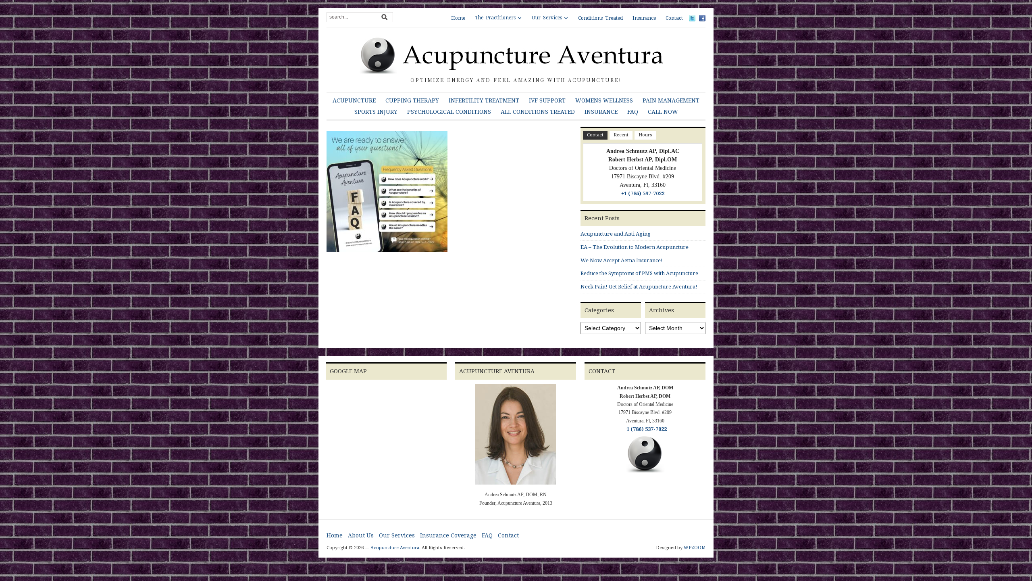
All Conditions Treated (538, 112)
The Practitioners (495, 18)
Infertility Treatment (484, 100)
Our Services (547, 18)
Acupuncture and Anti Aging (615, 234)
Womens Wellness (604, 100)
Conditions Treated (600, 18)
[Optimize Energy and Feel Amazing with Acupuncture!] (516, 55)
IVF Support (547, 100)
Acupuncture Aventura (394, 547)
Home (458, 18)
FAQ (632, 112)
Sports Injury (375, 112)
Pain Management (671, 100)
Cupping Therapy (412, 100)
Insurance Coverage (448, 535)
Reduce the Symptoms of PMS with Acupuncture (639, 273)
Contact (674, 18)
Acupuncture (354, 100)
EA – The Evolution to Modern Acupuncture (634, 247)
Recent (621, 135)
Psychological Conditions (449, 112)
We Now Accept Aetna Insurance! (621, 260)
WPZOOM (694, 547)
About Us (361, 535)
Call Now (663, 112)
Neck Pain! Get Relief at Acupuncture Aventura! (638, 287)
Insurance (644, 18)
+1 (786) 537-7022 (642, 193)
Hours (645, 135)
